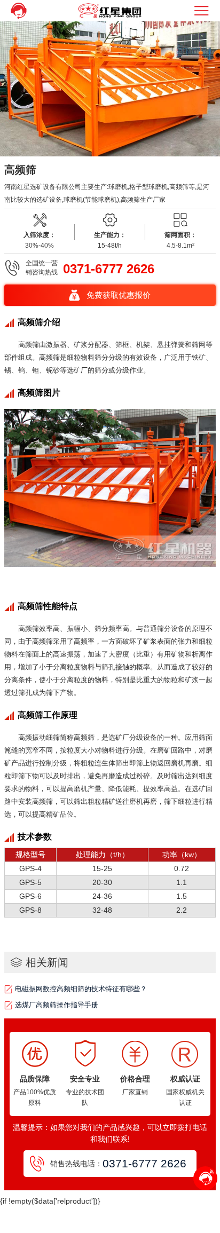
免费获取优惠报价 (119, 294)
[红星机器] (110, 10)
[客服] (17, 10)
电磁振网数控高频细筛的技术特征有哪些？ (81, 989)
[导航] (202, 10)
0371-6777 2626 (108, 269)
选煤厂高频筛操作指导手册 (56, 1005)
